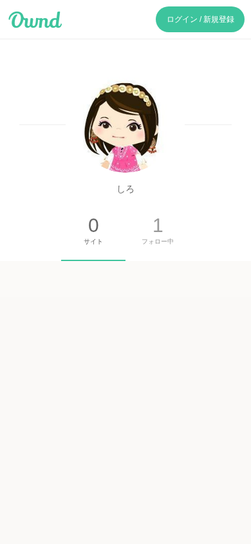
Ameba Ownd (35, 20)
